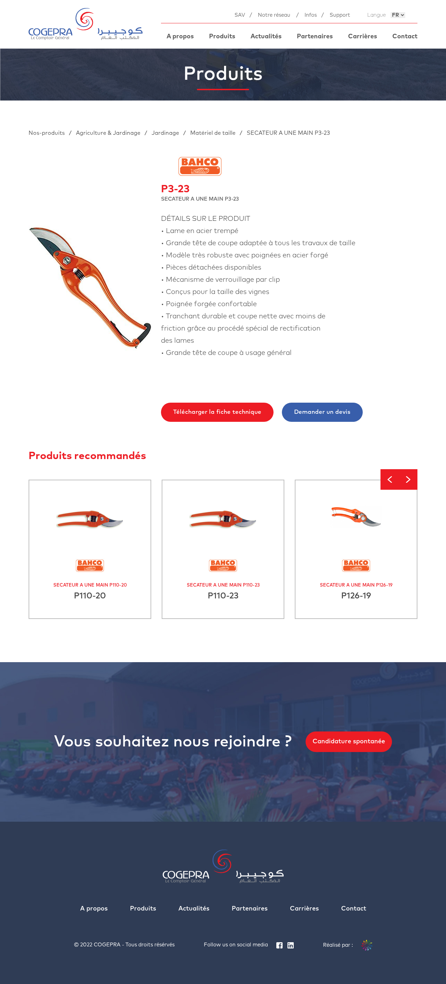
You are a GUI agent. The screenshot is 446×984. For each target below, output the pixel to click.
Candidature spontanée (349, 741)
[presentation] (389, 479)
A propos (180, 36)
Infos (311, 15)
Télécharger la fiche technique (217, 412)
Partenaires (315, 36)
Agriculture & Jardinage (109, 133)
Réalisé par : (338, 944)
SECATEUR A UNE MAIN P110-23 (223, 585)
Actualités (266, 36)
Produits (222, 36)
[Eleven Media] (366, 945)
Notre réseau (274, 15)
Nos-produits (47, 133)
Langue (376, 15)
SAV (239, 15)
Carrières (362, 36)
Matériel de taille (213, 133)
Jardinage (166, 133)
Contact (404, 36)
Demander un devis (322, 412)
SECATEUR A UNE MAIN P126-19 (356, 585)
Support (340, 15)
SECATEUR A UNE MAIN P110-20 (90, 585)
